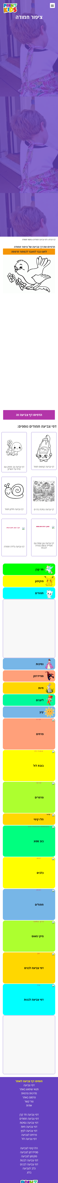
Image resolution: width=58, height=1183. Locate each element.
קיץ (42, 712)
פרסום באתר (29, 1097)
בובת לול (38, 765)
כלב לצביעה (29, 1168)
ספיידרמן (38, 676)
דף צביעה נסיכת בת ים (44, 509)
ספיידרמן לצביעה (29, 1152)
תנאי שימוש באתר (29, 1089)
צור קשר (29, 1101)
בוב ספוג (39, 841)
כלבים (40, 873)
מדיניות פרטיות (29, 1093)
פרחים (40, 734)
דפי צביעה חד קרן (29, 1114)
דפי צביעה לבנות (34, 999)
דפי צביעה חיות (29, 1126)
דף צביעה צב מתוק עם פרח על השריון (14, 467)
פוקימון (39, 581)
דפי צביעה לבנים (34, 968)
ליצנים (40, 700)
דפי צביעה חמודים (40, 239)
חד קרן (40, 569)
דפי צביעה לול (29, 1139)
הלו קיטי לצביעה (29, 1148)
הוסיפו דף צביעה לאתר (29, 1081)
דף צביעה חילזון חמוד (14, 509)
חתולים (39, 904)
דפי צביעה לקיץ (29, 1130)
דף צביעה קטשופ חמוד (44, 466)
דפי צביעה (29, 1085)
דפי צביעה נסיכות (29, 1122)
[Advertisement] (29, 628)
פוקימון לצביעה (29, 1156)
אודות (29, 1105)
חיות (41, 688)
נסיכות (40, 664)
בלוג (29, 1172)
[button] (52, 5)
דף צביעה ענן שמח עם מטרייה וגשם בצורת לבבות (44, 545)
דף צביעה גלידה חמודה (14, 546)
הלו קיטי (39, 819)
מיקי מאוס (38, 936)
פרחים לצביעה (29, 1135)
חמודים (39, 593)
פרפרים (39, 797)
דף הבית (52, 239)
